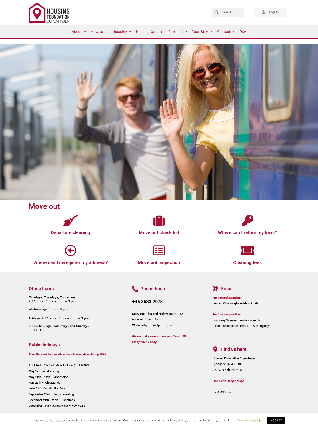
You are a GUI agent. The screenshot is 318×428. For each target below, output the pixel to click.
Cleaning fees (247, 262)
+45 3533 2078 (147, 301)
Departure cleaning (70, 232)
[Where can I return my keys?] (247, 220)
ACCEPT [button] (276, 420)
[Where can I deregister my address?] (70, 250)
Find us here (234, 349)
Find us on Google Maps (228, 381)
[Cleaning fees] (247, 250)
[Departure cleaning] (70, 220)
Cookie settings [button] (249, 420)
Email (227, 288)
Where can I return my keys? (247, 232)
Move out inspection (159, 262)
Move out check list (159, 232)
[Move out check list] (159, 220)
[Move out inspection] (159, 250)
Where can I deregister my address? (70, 262)
